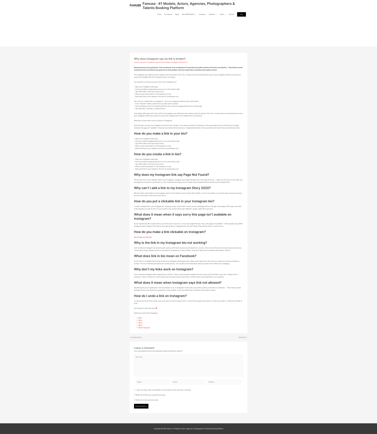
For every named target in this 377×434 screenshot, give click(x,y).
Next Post (243, 337)
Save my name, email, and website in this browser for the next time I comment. (164, 390)
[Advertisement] (188, 32)
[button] (195, 14)
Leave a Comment (140, 62)
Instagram (175, 62)
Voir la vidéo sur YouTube (143, 237)
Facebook (151, 62)
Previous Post (135, 337)
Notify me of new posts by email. (147, 400)
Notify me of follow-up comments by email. (150, 395)
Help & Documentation (163, 62)
